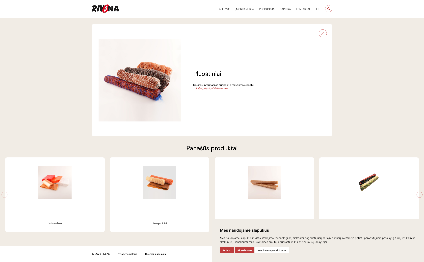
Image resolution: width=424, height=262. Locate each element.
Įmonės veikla (245, 9)
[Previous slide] (4, 194)
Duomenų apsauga (155, 253)
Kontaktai (303, 9)
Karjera (285, 9)
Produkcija (267, 9)
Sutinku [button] (227, 250)
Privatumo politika (127, 253)
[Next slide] (419, 194)
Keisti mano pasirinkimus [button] (272, 250)
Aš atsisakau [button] (244, 250)
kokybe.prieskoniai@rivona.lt (210, 88)
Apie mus (224, 9)
